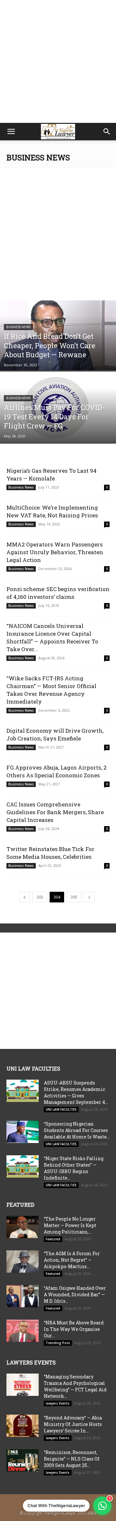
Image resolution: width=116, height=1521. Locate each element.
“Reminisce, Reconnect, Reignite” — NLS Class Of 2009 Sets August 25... (72, 1458)
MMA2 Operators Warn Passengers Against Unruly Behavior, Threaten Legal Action (54, 552)
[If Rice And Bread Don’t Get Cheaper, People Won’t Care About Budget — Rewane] (58, 335)
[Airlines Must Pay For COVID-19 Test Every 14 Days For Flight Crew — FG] (58, 407)
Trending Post (58, 1343)
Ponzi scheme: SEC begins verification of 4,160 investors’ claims (58, 592)
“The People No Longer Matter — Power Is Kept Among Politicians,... (70, 1225)
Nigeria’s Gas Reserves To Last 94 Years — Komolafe (51, 474)
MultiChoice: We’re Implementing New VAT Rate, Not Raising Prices (52, 511)
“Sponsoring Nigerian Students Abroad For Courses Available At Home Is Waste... (77, 1130)
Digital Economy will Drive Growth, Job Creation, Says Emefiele (54, 734)
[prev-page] (24, 897)
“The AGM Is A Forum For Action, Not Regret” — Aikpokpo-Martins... (72, 1259)
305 (74, 897)
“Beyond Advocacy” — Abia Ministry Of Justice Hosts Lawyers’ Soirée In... (73, 1424)
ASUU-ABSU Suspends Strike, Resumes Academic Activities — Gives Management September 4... (76, 1092)
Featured (53, 1239)
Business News (18, 327)
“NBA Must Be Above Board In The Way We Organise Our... (74, 1329)
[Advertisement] (58, 61)
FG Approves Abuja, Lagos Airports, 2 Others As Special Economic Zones (56, 771)
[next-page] (89, 897)
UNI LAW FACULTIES (61, 1109)
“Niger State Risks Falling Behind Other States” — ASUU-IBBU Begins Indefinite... (73, 1168)
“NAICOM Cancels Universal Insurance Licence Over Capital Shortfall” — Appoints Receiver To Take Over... (52, 637)
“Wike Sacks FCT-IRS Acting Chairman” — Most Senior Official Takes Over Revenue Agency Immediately (51, 689)
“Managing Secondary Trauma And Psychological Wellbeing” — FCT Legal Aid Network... (75, 1386)
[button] (11, 131)
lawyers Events (58, 1403)
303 (39, 897)
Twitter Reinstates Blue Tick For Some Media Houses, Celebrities (50, 852)
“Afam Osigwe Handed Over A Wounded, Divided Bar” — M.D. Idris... (75, 1294)
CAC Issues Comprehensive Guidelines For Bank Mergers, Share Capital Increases (55, 812)
